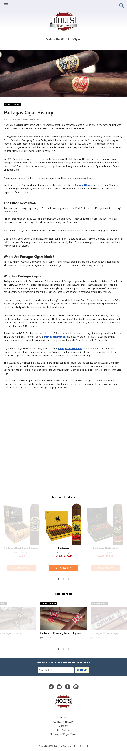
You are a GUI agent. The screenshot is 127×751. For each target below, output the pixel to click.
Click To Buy (21, 568)
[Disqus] (63, 441)
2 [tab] (63, 578)
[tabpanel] (63, 537)
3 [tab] (68, 578)
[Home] (63, 21)
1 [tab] (58, 578)
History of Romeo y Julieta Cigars (60, 633)
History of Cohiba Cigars (105, 633)
